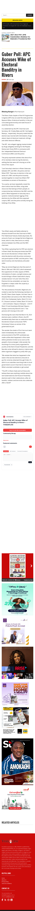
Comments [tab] (6, 451)
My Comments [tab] (12, 451)
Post (30, 462)
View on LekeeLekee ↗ (27, 416)
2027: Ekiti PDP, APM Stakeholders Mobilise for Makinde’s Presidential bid (20, 37)
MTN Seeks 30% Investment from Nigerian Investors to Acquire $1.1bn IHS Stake (15, 25)
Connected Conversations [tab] (22, 451)
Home (3, 878)
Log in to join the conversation (17, 430)
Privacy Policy (5, 881)
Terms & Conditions (7, 883)
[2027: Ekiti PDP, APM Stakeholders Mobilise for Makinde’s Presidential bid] (5, 38)
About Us (4, 880)
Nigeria (4, 79)
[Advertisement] (17, 400)
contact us (8, 897)
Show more (6, 440)
